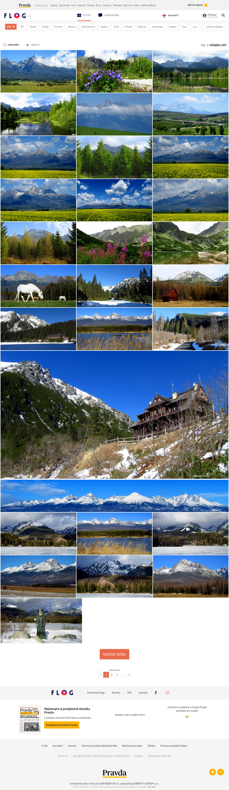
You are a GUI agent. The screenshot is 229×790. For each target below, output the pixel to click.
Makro (104, 27)
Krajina (172, 27)
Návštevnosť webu (132, 745)
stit (9, 27)
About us (63, 756)
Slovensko (157, 27)
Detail (45, 27)
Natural (142, 27)
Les (195, 27)
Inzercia (72, 745)
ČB (22, 27)
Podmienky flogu (96, 693)
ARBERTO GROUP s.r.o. (146, 783)
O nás (45, 745)
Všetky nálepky (215, 27)
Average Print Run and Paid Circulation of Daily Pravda (101, 756)
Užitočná (128, 5)
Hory (184, 27)
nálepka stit (217, 45)
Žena (98, 5)
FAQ (129, 693)
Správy (54, 5)
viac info (152, 786)
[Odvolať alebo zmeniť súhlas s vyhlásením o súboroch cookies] (212, 772)
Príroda (128, 27)
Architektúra (88, 27)
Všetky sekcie (195, 5)
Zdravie (91, 5)
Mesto (72, 27)
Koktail (81, 5)
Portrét (58, 27)
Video (137, 5)
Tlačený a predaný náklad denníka (99, 745)
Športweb (64, 5)
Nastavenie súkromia (159, 756)
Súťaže (151, 745)
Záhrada (117, 5)
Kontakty (58, 745)
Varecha (107, 5)
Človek (33, 27)
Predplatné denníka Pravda (61, 725)
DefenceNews (148, 5)
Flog (203, 45)
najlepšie (35, 44)
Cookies (139, 756)
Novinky (116, 693)
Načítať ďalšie (114, 654)
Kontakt (143, 693)
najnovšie (13, 44)
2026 (116, 27)
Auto (73, 5)
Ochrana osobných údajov (173, 745)
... (123, 675)
